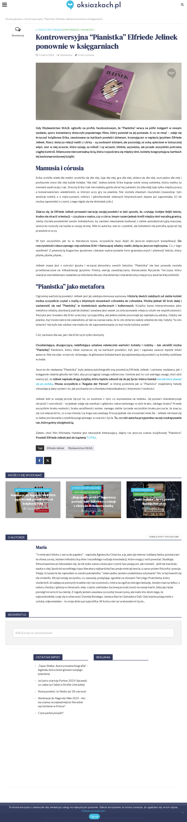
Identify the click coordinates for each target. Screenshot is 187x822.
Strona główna (13, 18)
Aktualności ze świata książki (33, 490)
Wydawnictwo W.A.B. (80, 448)
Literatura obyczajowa (86, 487)
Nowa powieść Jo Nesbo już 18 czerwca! (62, 691)
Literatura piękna (49, 29)
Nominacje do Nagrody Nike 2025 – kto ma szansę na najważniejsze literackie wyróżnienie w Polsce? (61, 702)
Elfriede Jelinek (55, 448)
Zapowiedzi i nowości (79, 29)
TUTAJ (91, 437)
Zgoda (94, 816)
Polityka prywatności (93, 810)
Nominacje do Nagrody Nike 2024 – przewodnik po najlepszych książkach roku (33, 499)
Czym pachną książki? (51, 713)
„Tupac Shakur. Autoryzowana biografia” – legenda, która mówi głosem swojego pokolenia (63, 669)
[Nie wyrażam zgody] (182, 812)
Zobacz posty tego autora (164, 536)
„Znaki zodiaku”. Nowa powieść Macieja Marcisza (154, 501)
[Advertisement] (121, 718)
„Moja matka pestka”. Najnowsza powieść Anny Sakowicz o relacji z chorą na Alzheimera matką (93, 501)
